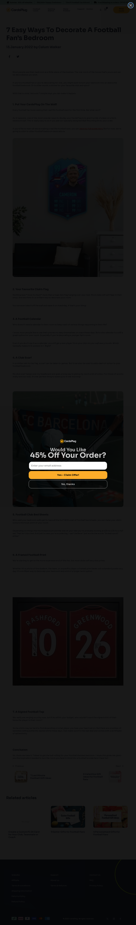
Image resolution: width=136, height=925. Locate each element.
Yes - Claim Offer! (68, 475)
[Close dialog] (130, 5)
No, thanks (68, 484)
